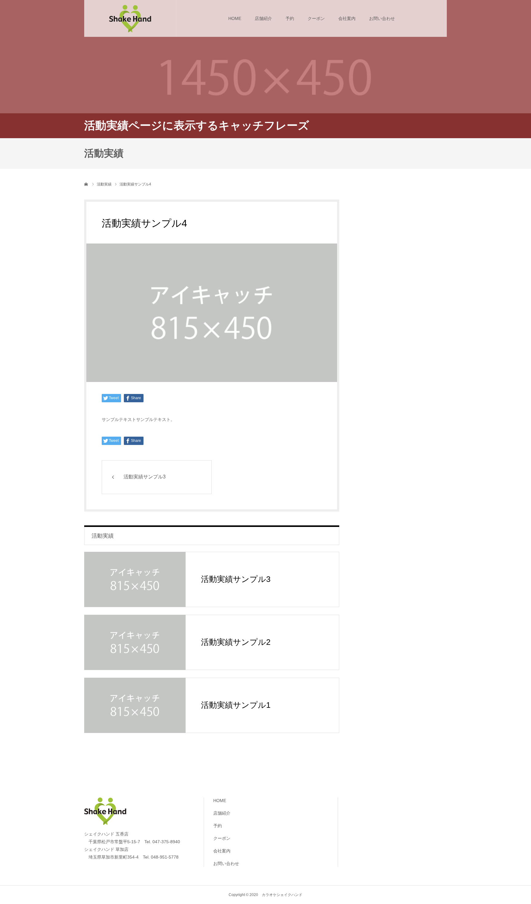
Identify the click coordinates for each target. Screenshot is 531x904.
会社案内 (347, 18)
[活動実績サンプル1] (135, 705)
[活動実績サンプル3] (135, 579)
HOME (234, 18)
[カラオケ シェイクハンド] (130, 18)
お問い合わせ (382, 18)
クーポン (316, 18)
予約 (289, 18)
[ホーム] (86, 184)
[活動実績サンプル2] (135, 642)
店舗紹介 (263, 18)
